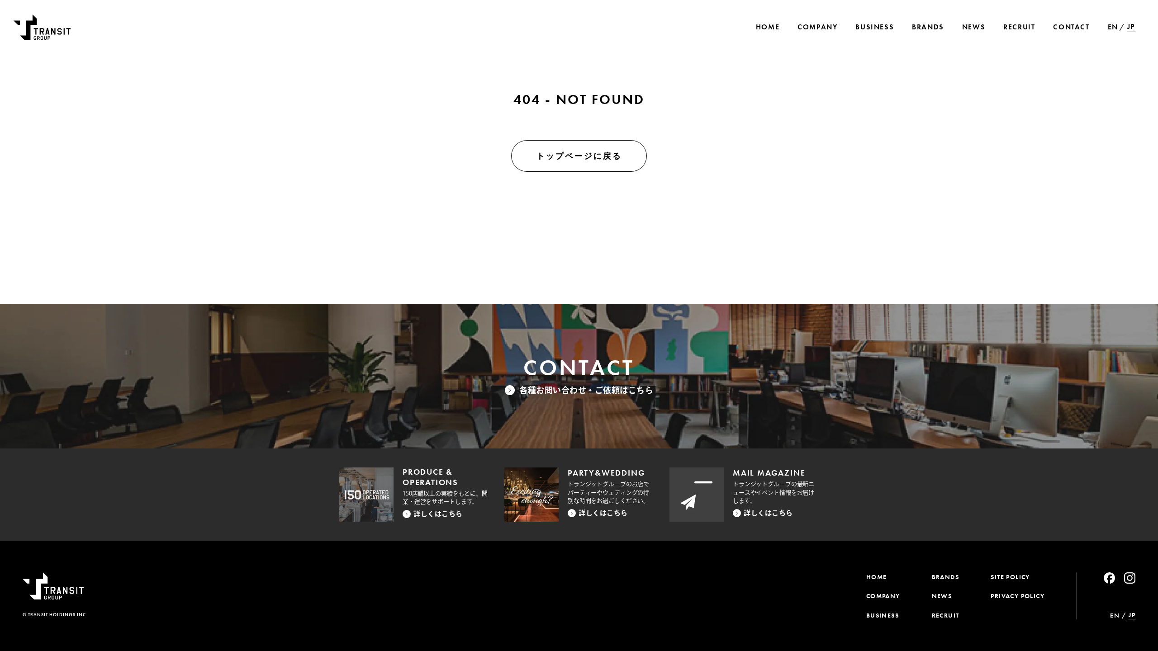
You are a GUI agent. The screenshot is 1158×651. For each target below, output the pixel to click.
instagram (1129, 578)
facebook (1109, 578)
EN (1113, 27)
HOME (876, 577)
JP (1131, 26)
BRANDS (945, 577)
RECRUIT (945, 615)
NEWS (942, 596)
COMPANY (883, 596)
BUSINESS (882, 615)
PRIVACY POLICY (1017, 596)
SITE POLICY (1010, 577)
